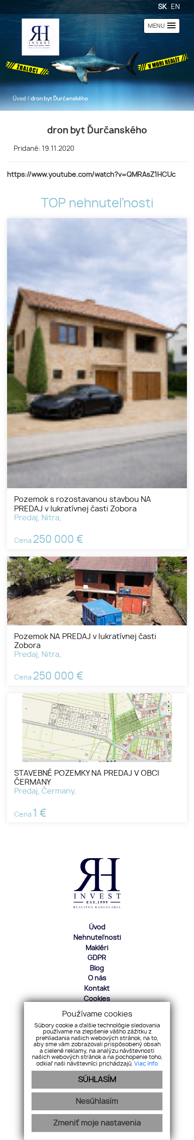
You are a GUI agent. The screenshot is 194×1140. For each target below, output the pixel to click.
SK (162, 6)
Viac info (146, 1063)
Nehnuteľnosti (97, 937)
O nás (97, 978)
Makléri (97, 947)
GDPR (97, 957)
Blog (97, 968)
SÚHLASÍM (97, 1079)
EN (175, 6)
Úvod (18, 98)
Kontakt (97, 988)
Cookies (97, 998)
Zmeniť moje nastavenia (97, 1123)
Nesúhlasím (97, 1101)
